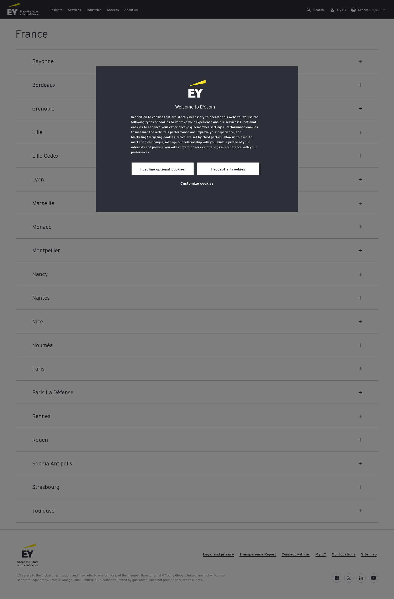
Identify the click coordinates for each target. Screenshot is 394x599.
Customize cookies (197, 183)
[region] (197, 139)
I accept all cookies (228, 168)
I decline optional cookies (162, 168)
